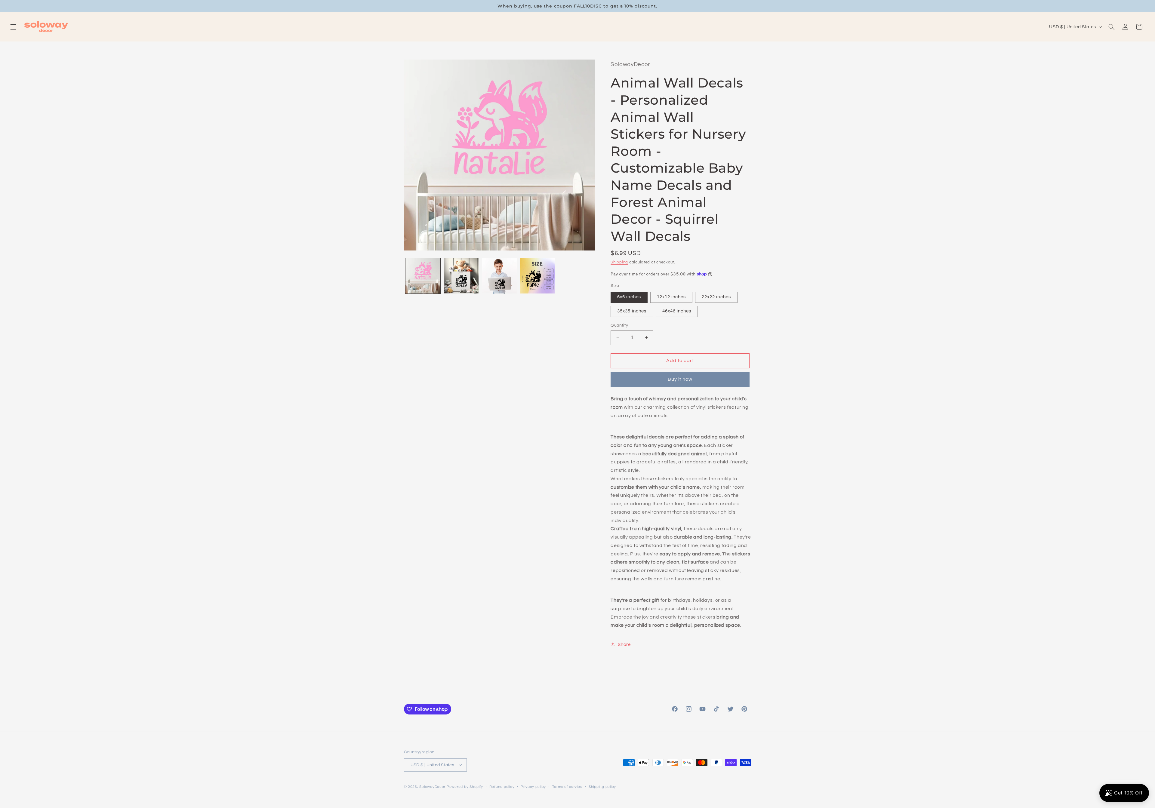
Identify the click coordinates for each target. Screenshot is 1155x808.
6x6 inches (629, 296)
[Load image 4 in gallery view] (537, 275)
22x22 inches (716, 296)
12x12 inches (671, 296)
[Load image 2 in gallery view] (461, 275)
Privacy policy (533, 786)
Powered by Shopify (465, 786)
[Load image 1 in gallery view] (423, 275)
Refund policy (502, 786)
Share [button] (624, 644)
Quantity (619, 325)
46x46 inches (676, 311)
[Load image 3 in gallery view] (499, 275)
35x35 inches (631, 311)
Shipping (619, 262)
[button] (13, 27)
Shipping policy (602, 786)
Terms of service (567, 786)
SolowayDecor (432, 786)
